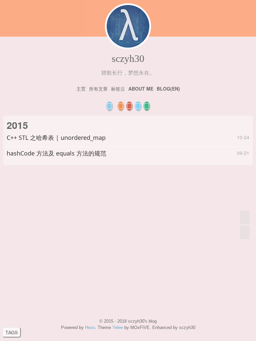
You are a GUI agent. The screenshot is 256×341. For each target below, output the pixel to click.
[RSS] (121, 106)
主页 (81, 88)
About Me (140, 88)
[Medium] (147, 106)
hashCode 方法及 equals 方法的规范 (56, 153)
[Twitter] (138, 106)
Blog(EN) (168, 88)
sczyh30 (128, 58)
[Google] (129, 106)
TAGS (11, 332)
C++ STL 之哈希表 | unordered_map (56, 138)
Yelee (117, 327)
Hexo (90, 327)
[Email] (109, 106)
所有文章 (98, 88)
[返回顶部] (245, 218)
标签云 (118, 88)
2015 (17, 125)
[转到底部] (245, 232)
